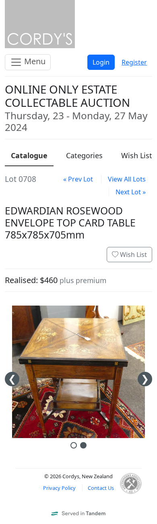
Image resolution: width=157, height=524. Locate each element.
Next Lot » (131, 192)
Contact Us (101, 487)
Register (134, 62)
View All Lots (127, 179)
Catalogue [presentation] (29, 155)
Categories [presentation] (84, 155)
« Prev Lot (78, 179)
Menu (33, 61)
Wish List (132, 254)
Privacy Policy (59, 487)
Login (101, 62)
